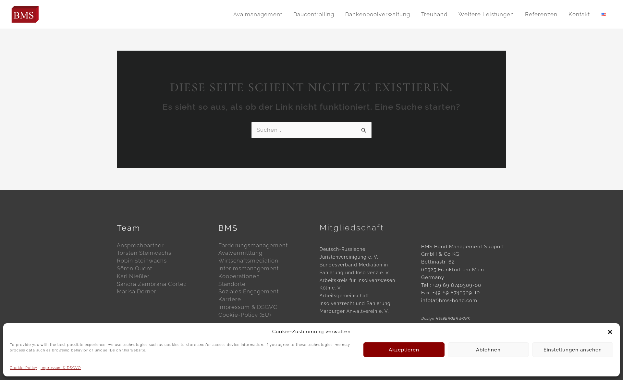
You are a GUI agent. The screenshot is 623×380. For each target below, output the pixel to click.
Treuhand (434, 14)
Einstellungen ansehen (573, 350)
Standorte (232, 284)
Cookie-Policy (23, 368)
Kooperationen (239, 276)
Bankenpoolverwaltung (377, 14)
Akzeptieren (404, 350)
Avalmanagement (257, 14)
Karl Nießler (133, 276)
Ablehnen (488, 350)
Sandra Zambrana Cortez (152, 284)
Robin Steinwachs (142, 260)
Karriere (229, 299)
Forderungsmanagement (253, 245)
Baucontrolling (313, 14)
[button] (610, 332)
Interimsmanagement (248, 268)
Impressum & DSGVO (61, 368)
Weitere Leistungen (486, 14)
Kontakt (579, 14)
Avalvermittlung (240, 253)
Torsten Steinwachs (144, 253)
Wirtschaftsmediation (248, 260)
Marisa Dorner (136, 291)
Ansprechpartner (140, 245)
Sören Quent (134, 268)
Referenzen (541, 14)
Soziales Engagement (248, 291)
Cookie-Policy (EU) (244, 315)
